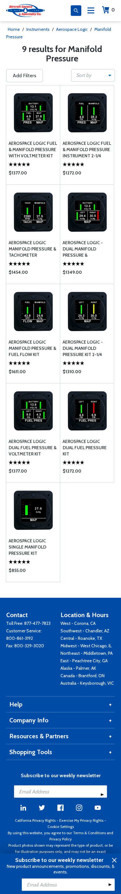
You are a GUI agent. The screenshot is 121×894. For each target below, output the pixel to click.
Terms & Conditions (89, 832)
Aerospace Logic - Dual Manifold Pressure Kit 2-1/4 (83, 348)
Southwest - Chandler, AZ (85, 631)
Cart (113, 10)
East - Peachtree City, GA (84, 660)
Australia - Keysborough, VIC (87, 683)
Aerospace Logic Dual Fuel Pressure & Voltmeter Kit (32, 448)
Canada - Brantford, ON (82, 675)
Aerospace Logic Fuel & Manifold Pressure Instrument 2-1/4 (87, 149)
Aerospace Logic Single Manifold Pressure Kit (27, 547)
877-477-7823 (37, 623)
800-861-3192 (19, 638)
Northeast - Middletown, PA (86, 653)
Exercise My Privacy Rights (81, 820)
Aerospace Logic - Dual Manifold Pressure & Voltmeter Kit (83, 249)
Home (14, 29)
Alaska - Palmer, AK (78, 668)
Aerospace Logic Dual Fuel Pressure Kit (85, 448)
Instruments (38, 29)
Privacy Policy (60, 839)
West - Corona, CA (78, 623)
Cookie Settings (60, 826)
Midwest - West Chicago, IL (86, 646)
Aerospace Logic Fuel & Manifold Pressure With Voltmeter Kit (33, 149)
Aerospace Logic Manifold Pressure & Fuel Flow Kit (32, 348)
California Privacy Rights (35, 820)
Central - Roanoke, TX (81, 638)
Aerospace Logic (72, 29)
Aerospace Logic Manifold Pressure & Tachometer (32, 249)
